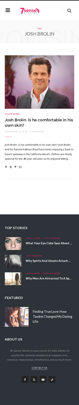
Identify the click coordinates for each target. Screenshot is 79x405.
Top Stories (52, 238)
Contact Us (40, 368)
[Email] (20, 167)
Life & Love (33, 238)
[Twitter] (10, 167)
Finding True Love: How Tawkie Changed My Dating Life (52, 316)
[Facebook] (6, 167)
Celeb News (12, 114)
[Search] (67, 10)
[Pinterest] (15, 167)
